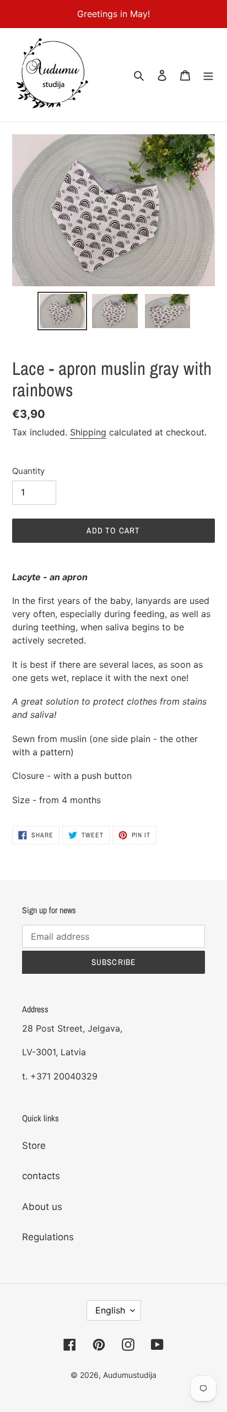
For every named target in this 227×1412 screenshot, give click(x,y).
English (110, 1310)
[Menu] (208, 75)
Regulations (48, 1236)
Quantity (28, 471)
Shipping (88, 432)
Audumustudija (129, 1375)
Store (34, 1145)
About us (42, 1206)
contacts (41, 1175)
